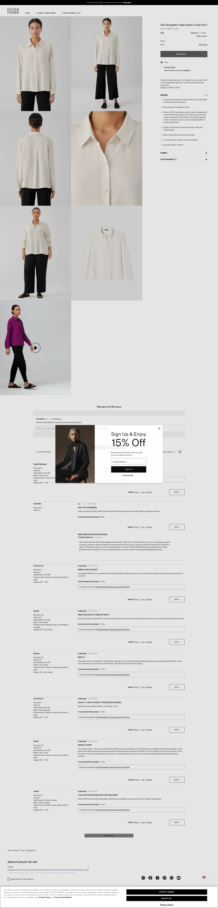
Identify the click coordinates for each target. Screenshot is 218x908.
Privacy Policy (46, 897)
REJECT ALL (167, 898)
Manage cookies (166, 905)
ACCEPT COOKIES (166, 892)
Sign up (128, 469)
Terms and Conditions (63, 897)
